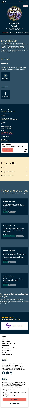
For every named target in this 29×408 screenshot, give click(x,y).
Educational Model (8, 354)
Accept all (14, 399)
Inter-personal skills (7, 134)
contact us (8, 150)
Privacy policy (6, 350)
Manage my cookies (8, 343)
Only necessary (14, 404)
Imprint (4, 352)
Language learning (6, 132)
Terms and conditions (9, 348)
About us (5, 339)
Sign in (21, 2)
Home (4, 337)
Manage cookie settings (10, 396)
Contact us (6, 341)
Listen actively (7, 236)
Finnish (5, 211)
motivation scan (9, 299)
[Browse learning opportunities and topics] (27, 2)
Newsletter (5, 346)
